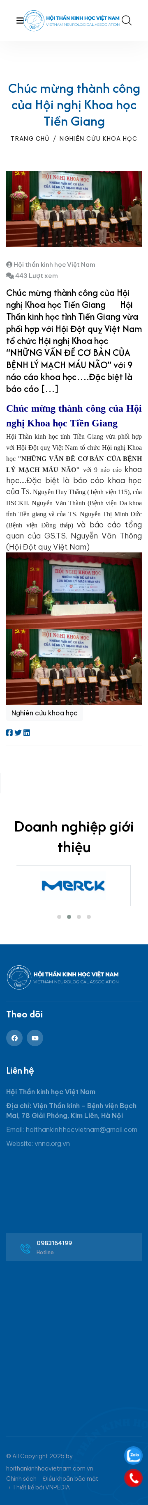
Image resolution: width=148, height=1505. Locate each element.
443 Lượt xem (36, 275)
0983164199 (54, 1243)
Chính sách (21, 1478)
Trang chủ (30, 138)
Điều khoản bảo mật (70, 1478)
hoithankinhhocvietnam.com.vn (49, 1468)
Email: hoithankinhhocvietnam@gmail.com (71, 1129)
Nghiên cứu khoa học (99, 138)
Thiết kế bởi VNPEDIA (41, 1487)
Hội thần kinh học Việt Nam (53, 264)
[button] (59, 917)
